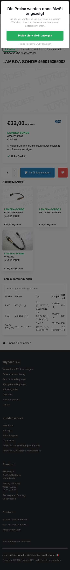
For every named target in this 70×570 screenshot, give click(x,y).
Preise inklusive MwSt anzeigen (35, 44)
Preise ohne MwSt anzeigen (35, 35)
